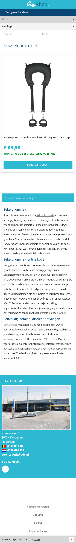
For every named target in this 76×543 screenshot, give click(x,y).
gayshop (61, 313)
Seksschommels (45, 215)
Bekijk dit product (38, 164)
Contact (38, 522)
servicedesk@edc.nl (15, 455)
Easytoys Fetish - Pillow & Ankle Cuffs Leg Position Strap (37, 137)
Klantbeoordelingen (38, 531)
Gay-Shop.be (10, 324)
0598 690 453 (15, 450)
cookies (37, 539)
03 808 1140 (15, 446)
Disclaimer (38, 514)
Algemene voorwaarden (38, 506)
